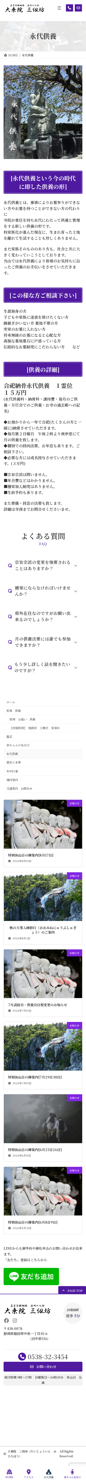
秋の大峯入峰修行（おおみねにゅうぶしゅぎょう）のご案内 (43, 930)
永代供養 (12, 754)
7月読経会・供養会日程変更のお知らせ (37, 1005)
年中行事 (12, 771)
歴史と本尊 (13, 762)
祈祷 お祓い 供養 (22, 719)
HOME (9, 1477)
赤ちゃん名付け (72, 1477)
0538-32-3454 (48, 1356)
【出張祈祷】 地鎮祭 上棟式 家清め (35, 728)
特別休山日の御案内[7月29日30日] (35, 1077)
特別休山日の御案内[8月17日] (31, 855)
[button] (43, 565)
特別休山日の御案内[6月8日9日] (33, 1222)
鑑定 (9, 736)
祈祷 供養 (13, 711)
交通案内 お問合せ (19, 788)
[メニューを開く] (59, 8)
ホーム (10, 702)
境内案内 (12, 780)
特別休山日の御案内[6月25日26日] (35, 1149)
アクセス (28, 1477)
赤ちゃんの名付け (17, 745)
